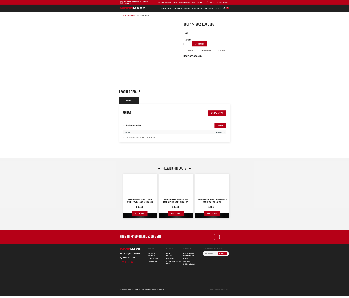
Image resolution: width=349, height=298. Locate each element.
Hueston (161, 289)
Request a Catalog (189, 264)
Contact (199, 2)
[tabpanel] (174, 123)
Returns (186, 259)
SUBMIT (221, 254)
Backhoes (187, 8)
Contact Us (151, 256)
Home (124, 15)
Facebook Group (153, 261)
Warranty (186, 261)
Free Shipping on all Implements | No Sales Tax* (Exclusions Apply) (134, 2)
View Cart (169, 256)
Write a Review (217, 113)
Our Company (152, 253)
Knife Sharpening (184, 2)
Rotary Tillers (197, 8)
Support (161, 2)
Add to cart (199, 44)
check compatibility (206, 50)
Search (220, 125)
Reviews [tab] (129, 100)
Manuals (168, 2)
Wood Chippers (166, 8)
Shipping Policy (191, 50)
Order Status (170, 259)
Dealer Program (153, 259)
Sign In (168, 253)
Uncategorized (131, 15)
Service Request (188, 253)
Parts (217, 8)
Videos (175, 2)
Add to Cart (140, 213)
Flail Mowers (177, 8)
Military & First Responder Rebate (174, 262)
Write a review (221, 50)
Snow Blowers (208, 8)
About (194, 2)
